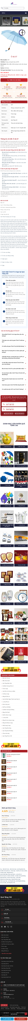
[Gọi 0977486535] (11, 669)
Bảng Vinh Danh (8, 584)
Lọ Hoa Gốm (7, 603)
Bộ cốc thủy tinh (8, 545)
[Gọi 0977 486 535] (8, 926)
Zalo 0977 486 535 (9, 413)
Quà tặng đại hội (5, 963)
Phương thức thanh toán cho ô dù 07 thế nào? (12, 379)
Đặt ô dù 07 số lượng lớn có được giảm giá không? (13, 351)
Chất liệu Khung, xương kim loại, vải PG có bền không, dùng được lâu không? (13, 357)
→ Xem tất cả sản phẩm (6, 953)
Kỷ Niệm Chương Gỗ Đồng (7, 565)
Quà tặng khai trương (6, 970)
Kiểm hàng (13, 1008)
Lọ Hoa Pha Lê (22, 525)
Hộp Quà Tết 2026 (21, 565)
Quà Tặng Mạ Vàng (8, 642)
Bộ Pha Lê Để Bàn (21, 545)
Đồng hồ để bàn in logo (7, 623)
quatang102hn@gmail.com (9, 994)
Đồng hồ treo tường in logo (21, 603)
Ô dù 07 (15, 25)
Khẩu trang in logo (21, 623)
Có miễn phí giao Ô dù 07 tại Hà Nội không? (13, 346)
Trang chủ (3, 25)
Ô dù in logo (10, 25)
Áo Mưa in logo (8, 505)
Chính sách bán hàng (14, 1005)
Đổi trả (2, 1008)
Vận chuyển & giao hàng (15, 1007)
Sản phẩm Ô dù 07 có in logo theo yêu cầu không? (13, 335)
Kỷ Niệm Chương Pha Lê (22, 465)
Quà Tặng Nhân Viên (8, 465)
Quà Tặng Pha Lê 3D (22, 661)
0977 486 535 (6, 990)
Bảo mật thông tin (4, 1007)
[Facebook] (2, 926)
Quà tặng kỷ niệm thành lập (7, 961)
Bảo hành (7, 1008)
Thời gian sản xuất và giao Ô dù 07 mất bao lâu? (13, 341)
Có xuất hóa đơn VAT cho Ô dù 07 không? (13, 389)
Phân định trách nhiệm (21, 1008)
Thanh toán (23, 1007)
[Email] (11, 926)
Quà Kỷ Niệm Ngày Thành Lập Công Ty (11, 699)
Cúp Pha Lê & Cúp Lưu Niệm (9, 691)
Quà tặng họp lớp (5, 972)
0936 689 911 (12, 990)
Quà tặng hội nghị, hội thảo (7, 965)
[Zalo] (5, 926)
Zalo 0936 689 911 (20, 413)
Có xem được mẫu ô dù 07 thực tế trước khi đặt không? (13, 373)
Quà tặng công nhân (5, 968)
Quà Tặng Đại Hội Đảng (21, 642)
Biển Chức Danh (21, 446)
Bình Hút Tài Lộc (7, 446)
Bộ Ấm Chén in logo (22, 584)
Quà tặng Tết (4, 974)
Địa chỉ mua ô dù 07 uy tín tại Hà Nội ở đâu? (13, 368)
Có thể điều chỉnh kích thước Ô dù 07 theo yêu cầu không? (13, 363)
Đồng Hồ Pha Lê (22, 505)
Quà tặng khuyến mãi (6, 977)
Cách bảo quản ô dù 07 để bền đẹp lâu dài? (13, 384)
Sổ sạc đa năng (8, 661)
